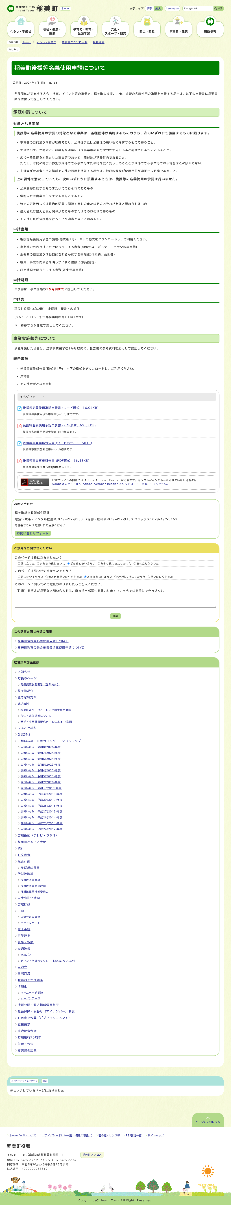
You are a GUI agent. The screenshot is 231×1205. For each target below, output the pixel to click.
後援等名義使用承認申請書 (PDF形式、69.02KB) (59, 425)
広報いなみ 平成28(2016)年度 (42, 805)
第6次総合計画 (30, 867)
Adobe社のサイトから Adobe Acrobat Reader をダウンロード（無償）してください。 (111, 484)
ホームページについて (22, 1135)
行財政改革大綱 (30, 880)
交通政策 (24, 948)
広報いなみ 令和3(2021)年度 (41, 776)
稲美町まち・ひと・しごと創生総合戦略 (46, 710)
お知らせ (24, 671)
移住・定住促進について (36, 716)
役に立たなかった (147, 563)
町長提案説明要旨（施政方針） (40, 684)
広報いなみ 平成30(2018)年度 (42, 794)
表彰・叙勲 (26, 942)
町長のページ (27, 678)
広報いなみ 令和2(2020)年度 (41, 782)
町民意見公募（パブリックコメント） (45, 1017)
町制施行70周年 (29, 1037)
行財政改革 (26, 873)
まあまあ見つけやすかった (65, 577)
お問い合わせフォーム (33, 533)
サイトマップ (156, 1135)
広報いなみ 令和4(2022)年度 (41, 770)
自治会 (22, 967)
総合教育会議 (27, 1030)
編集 (45, 1081)
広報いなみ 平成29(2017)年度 (42, 800)
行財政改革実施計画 (33, 886)
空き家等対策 (27, 697)
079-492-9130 (70, 519)
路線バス (26, 955)
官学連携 (24, 935)
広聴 (21, 910)
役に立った (28, 563)
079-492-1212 (27, 1160)
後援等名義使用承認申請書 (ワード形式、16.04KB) (61, 407)
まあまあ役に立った (52, 563)
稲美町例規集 (27, 1050)
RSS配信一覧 (134, 1135)
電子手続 (24, 929)
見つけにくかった (162, 577)
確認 (115, 616)
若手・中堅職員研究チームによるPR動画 (46, 722)
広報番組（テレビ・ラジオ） (38, 835)
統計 (21, 848)
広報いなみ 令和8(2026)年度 (41, 747)
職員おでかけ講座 (30, 980)
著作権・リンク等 (109, 1135)
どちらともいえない (82, 563)
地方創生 (24, 703)
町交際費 (24, 855)
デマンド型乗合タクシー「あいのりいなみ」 (49, 961)
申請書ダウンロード (74, 42)
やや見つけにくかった (131, 577)
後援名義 (98, 42)
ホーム (26, 42)
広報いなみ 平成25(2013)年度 (42, 823)
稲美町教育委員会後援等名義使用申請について (51, 647)
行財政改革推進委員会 (35, 891)
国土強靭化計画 (29, 897)
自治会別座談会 (30, 917)
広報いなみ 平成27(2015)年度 (42, 811)
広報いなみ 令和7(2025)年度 (41, 753)
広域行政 (24, 904)
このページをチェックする (24, 1081)
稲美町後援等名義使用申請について (43, 641)
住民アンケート (30, 923)
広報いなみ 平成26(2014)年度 (42, 817)
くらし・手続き (46, 42)
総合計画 (24, 861)
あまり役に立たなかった (116, 563)
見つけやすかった (32, 577)
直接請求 (24, 1024)
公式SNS (24, 734)
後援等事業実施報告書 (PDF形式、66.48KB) (56, 460)
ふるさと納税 (27, 727)
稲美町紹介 (26, 690)
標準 (149, 8)
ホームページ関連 (32, 992)
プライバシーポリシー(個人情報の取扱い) (67, 1135)
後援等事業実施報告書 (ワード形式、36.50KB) (57, 443)
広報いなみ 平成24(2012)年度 (42, 829)
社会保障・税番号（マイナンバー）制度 (46, 1011)
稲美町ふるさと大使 (32, 841)
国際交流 (24, 973)
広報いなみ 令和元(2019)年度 (41, 788)
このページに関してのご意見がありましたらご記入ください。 (59, 584)
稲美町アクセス (92, 1154)
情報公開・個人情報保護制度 (38, 1004)
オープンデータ (30, 998)
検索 (220, 8)
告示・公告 (26, 1043)
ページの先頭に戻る (208, 1122)
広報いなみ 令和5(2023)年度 (41, 764)
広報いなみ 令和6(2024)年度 (41, 759)
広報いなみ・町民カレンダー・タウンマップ (49, 741)
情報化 (22, 986)
